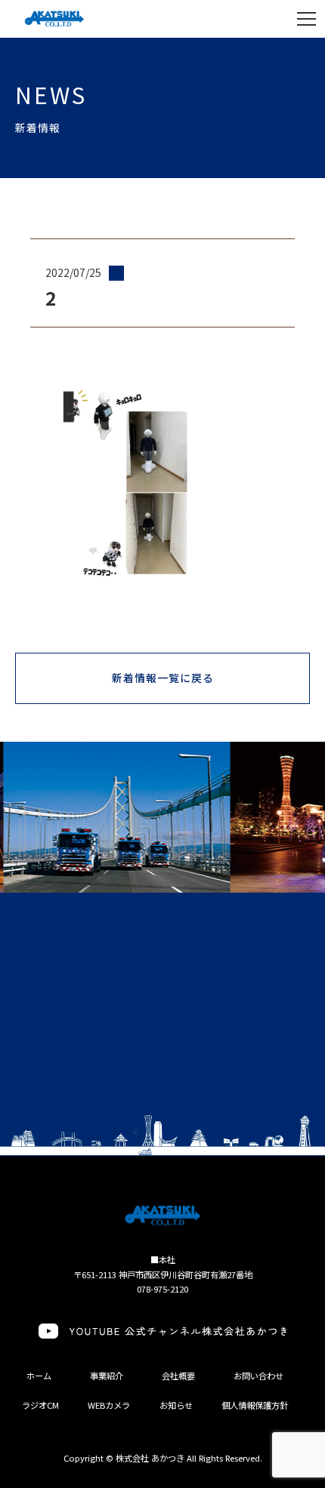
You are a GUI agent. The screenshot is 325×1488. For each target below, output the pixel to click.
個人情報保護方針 (254, 1405)
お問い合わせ (258, 1376)
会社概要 (178, 1376)
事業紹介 (106, 1376)
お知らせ (176, 1405)
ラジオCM (40, 1405)
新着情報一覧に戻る (163, 677)
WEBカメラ (109, 1405)
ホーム (38, 1376)
